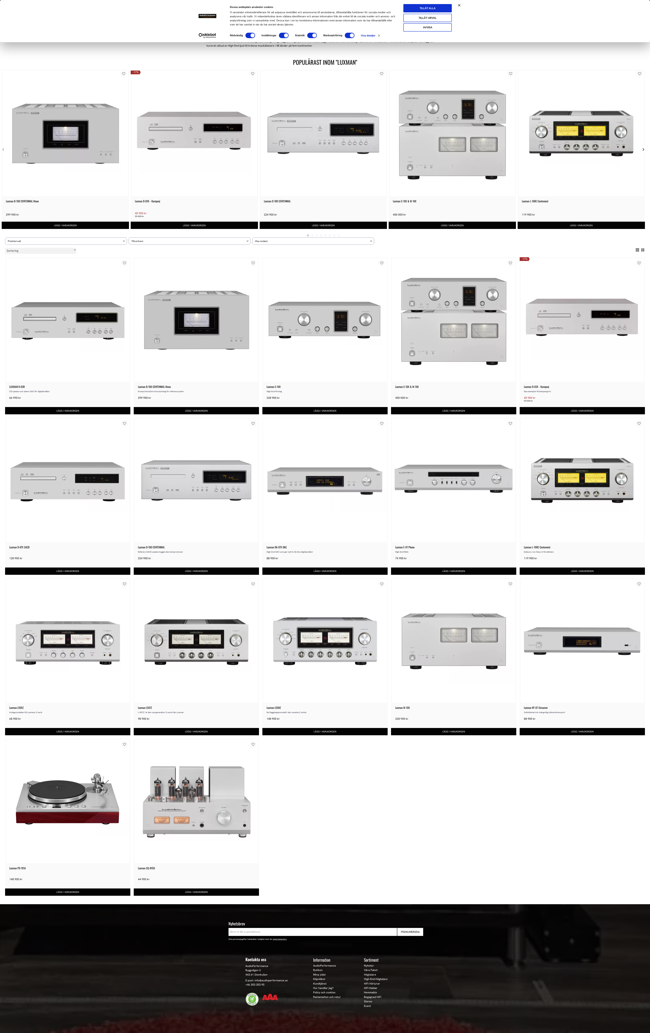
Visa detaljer (368, 35)
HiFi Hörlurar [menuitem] (372, 983)
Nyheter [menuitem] (369, 965)
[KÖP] (65, 225)
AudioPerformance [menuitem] (324, 965)
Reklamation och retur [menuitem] (327, 997)
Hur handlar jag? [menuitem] (323, 988)
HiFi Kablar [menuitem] (370, 988)
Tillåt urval (428, 17)
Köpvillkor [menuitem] (319, 979)
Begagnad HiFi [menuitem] (372, 997)
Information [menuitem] (321, 960)
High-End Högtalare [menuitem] (376, 979)
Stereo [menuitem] (368, 1001)
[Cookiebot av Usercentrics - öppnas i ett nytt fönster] (207, 35)
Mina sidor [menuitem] (319, 974)
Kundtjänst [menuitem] (320, 983)
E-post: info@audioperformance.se (266, 980)
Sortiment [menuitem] (371, 960)
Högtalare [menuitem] (370, 974)
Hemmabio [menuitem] (370, 992)
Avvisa (427, 27)
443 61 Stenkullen (256, 974)
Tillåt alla (428, 8)
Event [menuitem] (367, 1006)
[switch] (284, 35)
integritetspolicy (280, 939)
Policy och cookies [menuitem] (324, 992)
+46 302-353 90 (254, 984)
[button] (66, 241)
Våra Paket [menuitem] (371, 970)
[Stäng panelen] (459, 5)
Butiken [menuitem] (318, 970)
